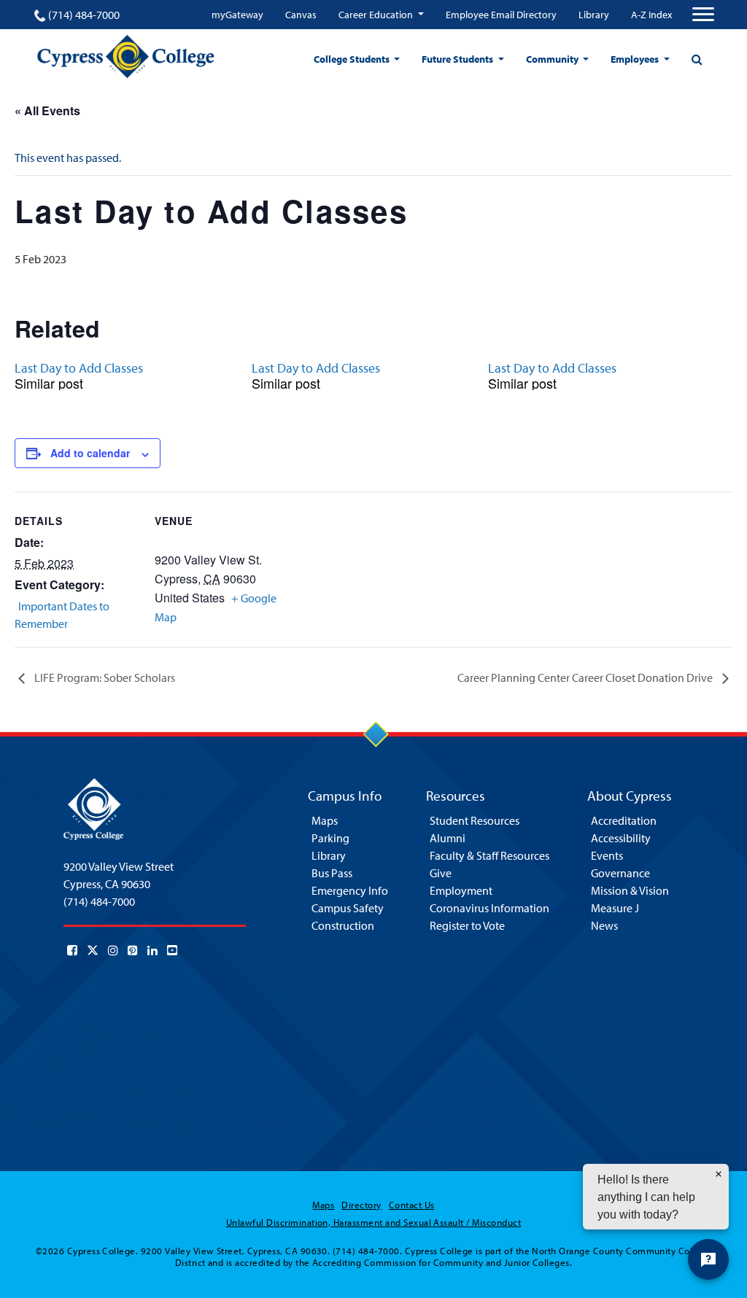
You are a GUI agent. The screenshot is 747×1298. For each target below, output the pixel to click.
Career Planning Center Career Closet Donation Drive (586, 677)
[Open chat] (708, 1259)
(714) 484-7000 (84, 14)
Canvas (301, 14)
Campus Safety (347, 908)
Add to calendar (90, 453)
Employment (461, 890)
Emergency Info (349, 890)
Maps (324, 820)
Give (441, 873)
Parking (330, 838)
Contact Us (412, 1204)
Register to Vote (467, 925)
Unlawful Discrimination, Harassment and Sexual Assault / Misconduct (373, 1222)
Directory (361, 1204)
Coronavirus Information (489, 908)
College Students (353, 59)
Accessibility (621, 838)
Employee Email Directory (501, 14)
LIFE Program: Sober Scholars (103, 677)
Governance (620, 873)
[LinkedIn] (152, 950)
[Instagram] (113, 950)
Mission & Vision (630, 890)
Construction (342, 925)
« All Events (47, 110)
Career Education (376, 14)
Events (607, 855)
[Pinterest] (133, 950)
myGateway (237, 14)
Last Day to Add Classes (79, 368)
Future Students (458, 59)
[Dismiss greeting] (718, 1174)
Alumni (447, 838)
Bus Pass (331, 873)
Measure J (615, 908)
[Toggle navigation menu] (703, 14)
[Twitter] (92, 950)
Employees (636, 59)
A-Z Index (651, 14)
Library (593, 14)
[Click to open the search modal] (696, 59)
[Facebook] (72, 950)
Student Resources (474, 820)
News (604, 925)
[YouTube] (172, 950)
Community (553, 59)
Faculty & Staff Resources (489, 855)
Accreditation (624, 820)
